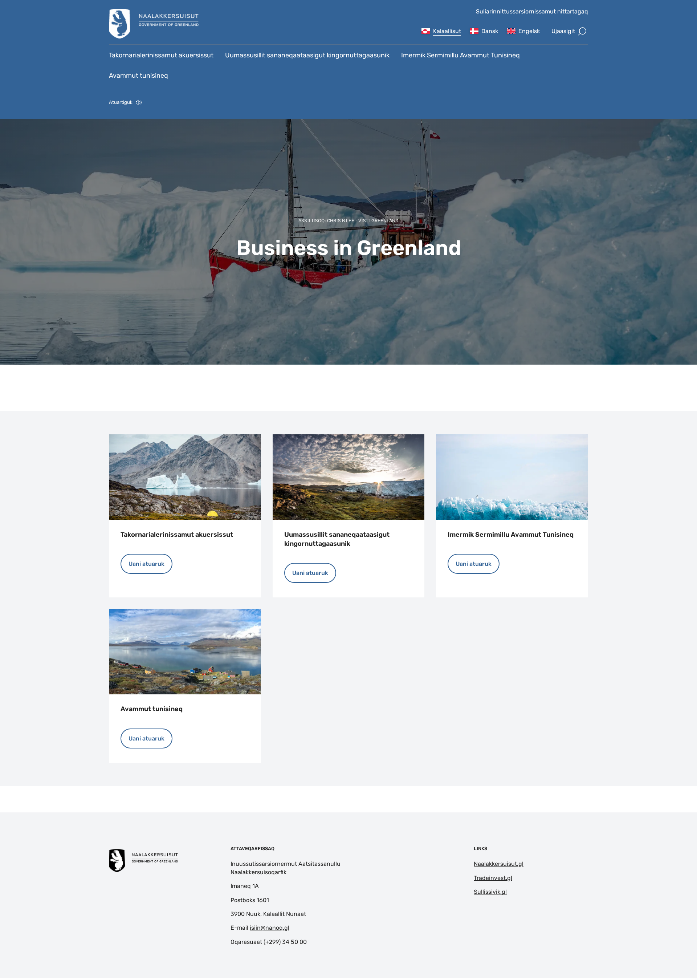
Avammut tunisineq (138, 76)
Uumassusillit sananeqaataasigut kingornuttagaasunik (307, 55)
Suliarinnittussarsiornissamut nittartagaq (532, 11)
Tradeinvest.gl (493, 877)
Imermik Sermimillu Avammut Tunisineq (460, 55)
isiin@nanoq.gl (269, 927)
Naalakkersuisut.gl (498, 863)
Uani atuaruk (146, 563)
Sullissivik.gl (490, 891)
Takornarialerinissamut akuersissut (161, 55)
